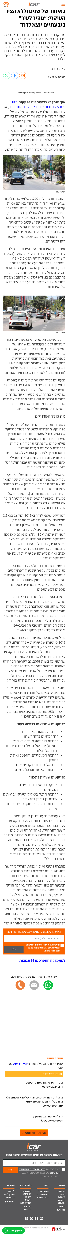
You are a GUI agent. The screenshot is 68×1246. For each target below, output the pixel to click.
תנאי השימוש (41, 944)
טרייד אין (9, 1201)
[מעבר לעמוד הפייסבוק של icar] (36, 1218)
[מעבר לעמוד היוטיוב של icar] (41, 1218)
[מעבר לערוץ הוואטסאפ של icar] (26, 1218)
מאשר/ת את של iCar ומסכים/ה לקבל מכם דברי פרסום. (43, 947)
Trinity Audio (35, 92)
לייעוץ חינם (15, 1230)
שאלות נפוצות (61, 1201)
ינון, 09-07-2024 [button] (34, 1101)
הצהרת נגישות (27, 1208)
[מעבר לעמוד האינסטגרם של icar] (31, 1218)
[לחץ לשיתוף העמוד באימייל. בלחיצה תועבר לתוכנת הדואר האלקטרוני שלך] (22, 75)
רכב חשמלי (42, 1197)
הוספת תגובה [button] (55, 1058)
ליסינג (11, 1191)
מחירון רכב (25, 1203)
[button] (42, 960)
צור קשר (61, 1209)
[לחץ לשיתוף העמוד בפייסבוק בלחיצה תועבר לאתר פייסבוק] (14, 75)
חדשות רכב (42, 1194)
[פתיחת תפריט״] (63, 4)
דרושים (61, 1206)
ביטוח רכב (9, 1197)
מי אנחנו (61, 1191)
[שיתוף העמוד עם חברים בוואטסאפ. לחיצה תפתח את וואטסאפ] (6, 75)
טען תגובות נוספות (34, 1132)
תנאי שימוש (61, 1195)
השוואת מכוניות (27, 1192)
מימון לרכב (8, 1194)
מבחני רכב (43, 1191)
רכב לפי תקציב (27, 1198)
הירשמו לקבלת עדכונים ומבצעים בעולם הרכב (34, 1155)
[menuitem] (60, 1191)
